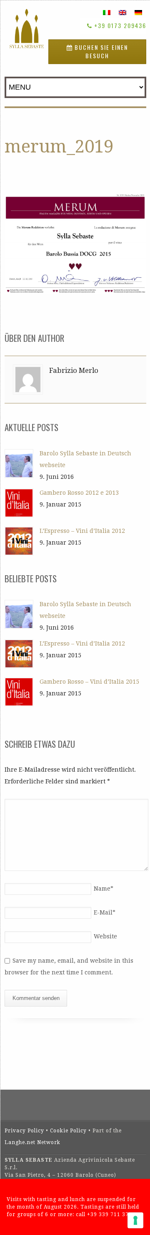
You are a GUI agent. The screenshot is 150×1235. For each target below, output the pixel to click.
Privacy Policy (24, 1131)
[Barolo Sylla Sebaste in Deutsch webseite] (19, 463)
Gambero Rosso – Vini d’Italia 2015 (89, 681)
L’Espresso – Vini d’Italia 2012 (82, 530)
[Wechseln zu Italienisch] (107, 12)
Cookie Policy (68, 1131)
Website (105, 936)
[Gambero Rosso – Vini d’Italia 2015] (19, 691)
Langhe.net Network (32, 1142)
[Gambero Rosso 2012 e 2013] (19, 502)
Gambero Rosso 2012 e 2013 (79, 492)
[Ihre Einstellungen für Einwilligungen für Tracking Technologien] (135, 1220)
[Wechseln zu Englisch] (122, 12)
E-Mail (104, 912)
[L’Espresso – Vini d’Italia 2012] (19, 541)
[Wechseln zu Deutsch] (138, 12)
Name (103, 888)
